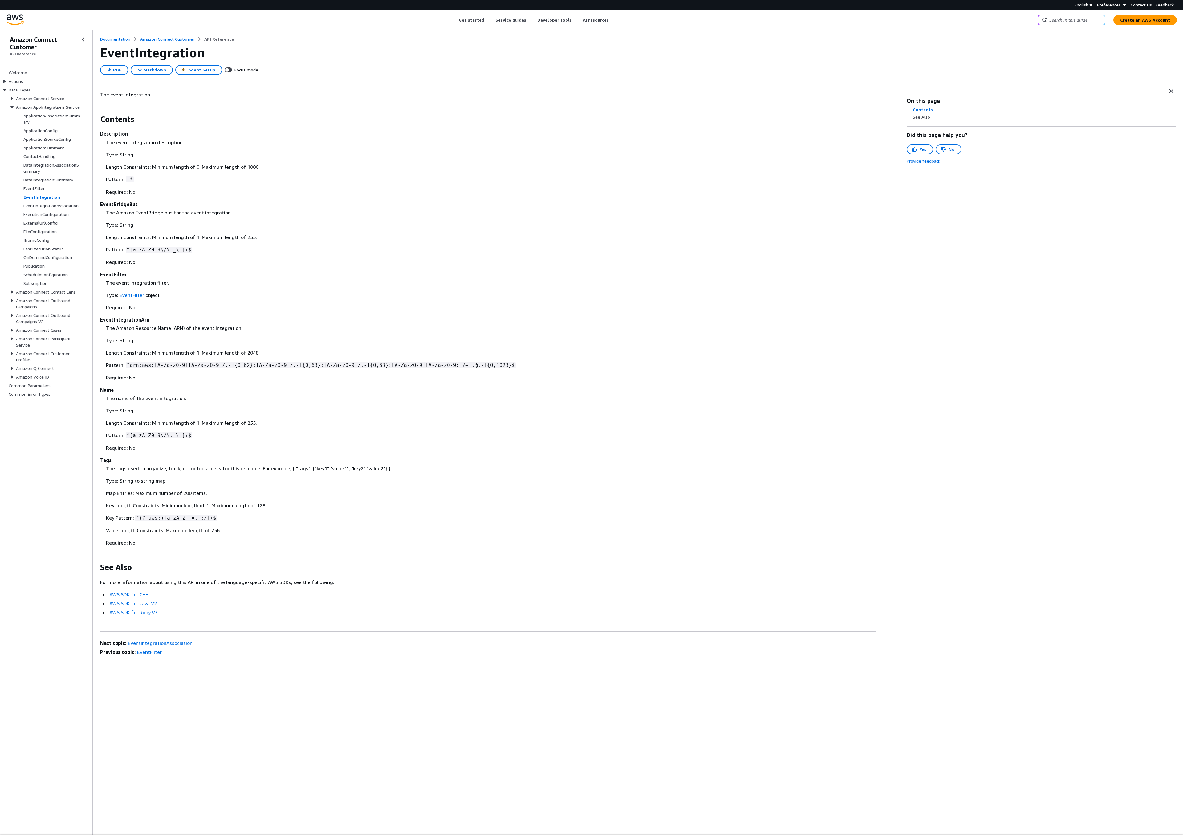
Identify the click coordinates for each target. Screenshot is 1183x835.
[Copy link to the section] (95, 119)
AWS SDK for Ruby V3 (133, 612)
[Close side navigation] (83, 39)
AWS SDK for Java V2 (133, 603)
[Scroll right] (613, 20)
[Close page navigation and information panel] (1171, 91)
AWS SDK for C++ (128, 594)
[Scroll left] (454, 20)
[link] (219, 39)
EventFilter (132, 295)
